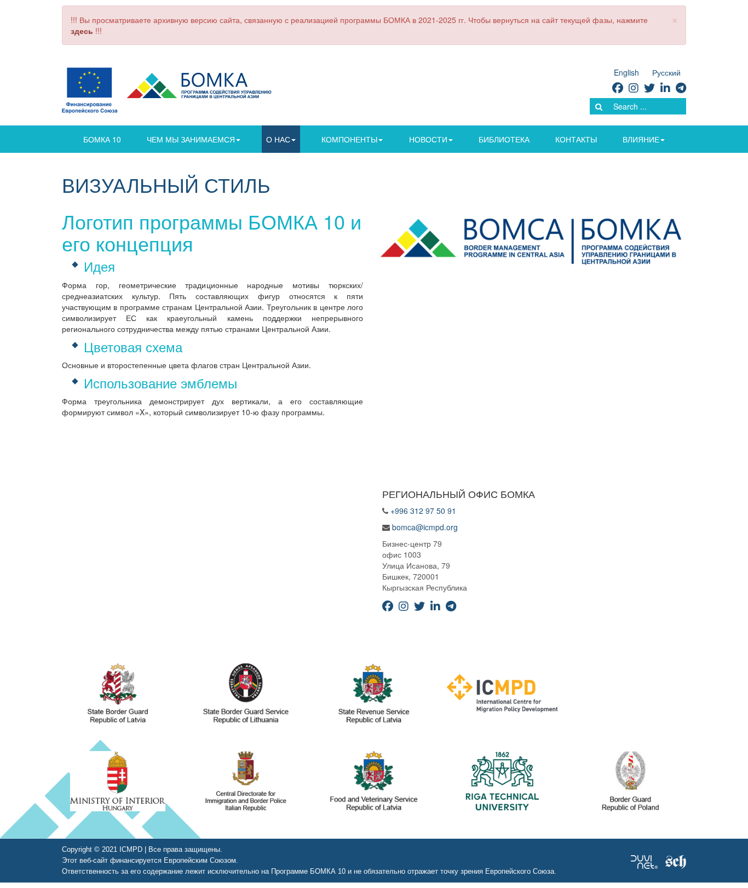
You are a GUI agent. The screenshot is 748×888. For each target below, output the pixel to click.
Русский (666, 72)
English (626, 72)
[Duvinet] (644, 860)
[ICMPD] (502, 696)
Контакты (576, 139)
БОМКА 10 (102, 139)
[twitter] (649, 87)
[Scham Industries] (675, 860)
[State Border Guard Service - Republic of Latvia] (246, 696)
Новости (428, 139)
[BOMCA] (167, 89)
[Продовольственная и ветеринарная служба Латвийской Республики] (374, 784)
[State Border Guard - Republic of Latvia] (117, 696)
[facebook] (617, 87)
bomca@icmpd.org (425, 527)
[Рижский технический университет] (502, 784)
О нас (278, 139)
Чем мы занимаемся (191, 139)
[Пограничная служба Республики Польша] (630, 784)
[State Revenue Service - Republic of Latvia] (373, 696)
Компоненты (349, 139)
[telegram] (681, 87)
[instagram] (633, 87)
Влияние (641, 139)
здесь (82, 30)
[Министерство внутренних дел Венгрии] (117, 784)
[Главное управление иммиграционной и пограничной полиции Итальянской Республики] (246, 784)
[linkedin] (665, 87)
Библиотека (504, 139)
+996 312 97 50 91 (423, 510)
